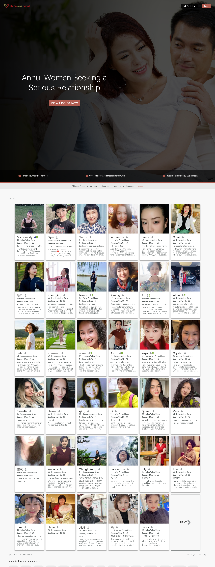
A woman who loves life (119, 362)
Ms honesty (24, 237)
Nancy (83, 295)
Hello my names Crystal (182, 362)
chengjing (54, 295)
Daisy (145, 527)
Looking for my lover (87, 304)
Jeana (52, 411)
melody (53, 469)
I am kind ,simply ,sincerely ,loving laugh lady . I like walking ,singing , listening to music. (122, 425)
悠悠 (82, 527)
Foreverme (117, 469)
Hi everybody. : (116, 420)
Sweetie (22, 411)
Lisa (175, 469)
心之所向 (113, 478)
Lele (19, 353)
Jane (51, 527)
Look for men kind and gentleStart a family (60, 246)
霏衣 (20, 469)
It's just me (21, 481)
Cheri (176, 237)
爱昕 (20, 295)
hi (111, 411)
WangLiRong (87, 469)
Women (93, 186)
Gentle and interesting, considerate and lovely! (60, 304)
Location (130, 186)
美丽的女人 (146, 478)
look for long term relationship (91, 420)
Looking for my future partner (59, 362)
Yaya (145, 353)
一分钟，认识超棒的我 (150, 536)
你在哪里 (176, 478)
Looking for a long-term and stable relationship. (29, 362)
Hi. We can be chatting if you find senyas (29, 478)
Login (206, 6)
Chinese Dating (78, 186)
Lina (20, 527)
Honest (51, 420)
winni (82, 353)
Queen (146, 411)
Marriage (117, 186)
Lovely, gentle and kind (87, 362)
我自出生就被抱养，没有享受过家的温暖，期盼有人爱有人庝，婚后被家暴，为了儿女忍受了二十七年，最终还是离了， (91, 484)
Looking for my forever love (183, 304)
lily (112, 527)
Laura (145, 237)
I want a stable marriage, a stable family (60, 478)
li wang (115, 295)
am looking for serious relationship (154, 420)
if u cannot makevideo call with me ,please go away (29, 246)
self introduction (116, 246)
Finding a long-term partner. (183, 246)
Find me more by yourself (183, 423)
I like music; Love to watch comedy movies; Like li (29, 536)
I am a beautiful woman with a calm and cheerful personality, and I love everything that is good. (122, 484)
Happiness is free (23, 420)
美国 (81, 536)
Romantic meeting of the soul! (28, 304)
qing (82, 411)
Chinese (105, 186)
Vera (176, 411)
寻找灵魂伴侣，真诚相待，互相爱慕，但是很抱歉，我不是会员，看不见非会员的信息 (123, 536)
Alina (176, 295)
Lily (144, 469)
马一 (51, 237)
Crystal (177, 353)
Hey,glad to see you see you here (185, 420)
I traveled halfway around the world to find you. (154, 246)
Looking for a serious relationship (92, 246)
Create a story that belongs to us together (123, 304)
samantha (117, 237)
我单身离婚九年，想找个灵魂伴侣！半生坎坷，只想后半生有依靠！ (92, 478)
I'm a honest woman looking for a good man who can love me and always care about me (29, 425)
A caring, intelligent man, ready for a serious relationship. (60, 424)
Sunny (83, 237)
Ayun (113, 353)
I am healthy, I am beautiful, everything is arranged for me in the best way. (154, 483)
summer (53, 353)
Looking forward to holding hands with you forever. (154, 362)
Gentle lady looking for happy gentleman (154, 304)
